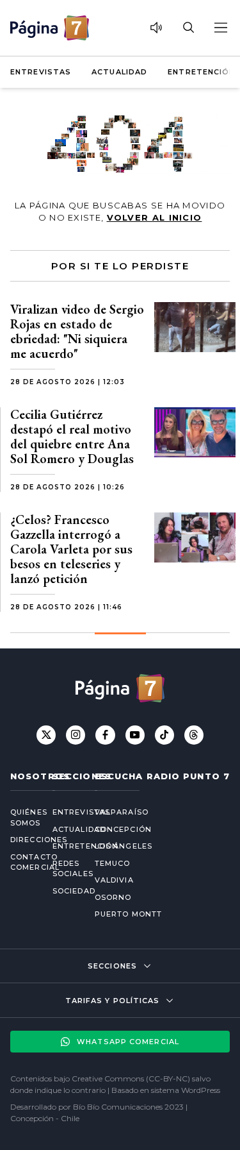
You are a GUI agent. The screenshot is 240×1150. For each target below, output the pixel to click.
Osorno (113, 897)
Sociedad (63, 890)
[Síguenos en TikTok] (164, 735)
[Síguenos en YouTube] (135, 735)
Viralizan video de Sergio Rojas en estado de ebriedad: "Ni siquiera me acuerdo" (77, 331)
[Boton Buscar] (188, 27)
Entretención (201, 71)
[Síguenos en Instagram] (75, 735)
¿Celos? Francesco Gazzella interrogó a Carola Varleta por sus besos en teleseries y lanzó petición (71, 549)
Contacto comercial (21, 862)
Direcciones (21, 839)
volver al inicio (154, 217)
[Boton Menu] (220, 27)
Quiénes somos (21, 817)
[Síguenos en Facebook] (105, 735)
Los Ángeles (123, 845)
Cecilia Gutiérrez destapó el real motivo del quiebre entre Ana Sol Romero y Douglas (72, 436)
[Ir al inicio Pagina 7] (49, 27)
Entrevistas (40, 71)
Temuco (113, 863)
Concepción (123, 829)
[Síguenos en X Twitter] (46, 735)
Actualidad (119, 71)
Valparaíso (121, 812)
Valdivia (114, 879)
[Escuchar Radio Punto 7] (156, 27)
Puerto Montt (128, 913)
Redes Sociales (63, 869)
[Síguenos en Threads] (194, 735)
